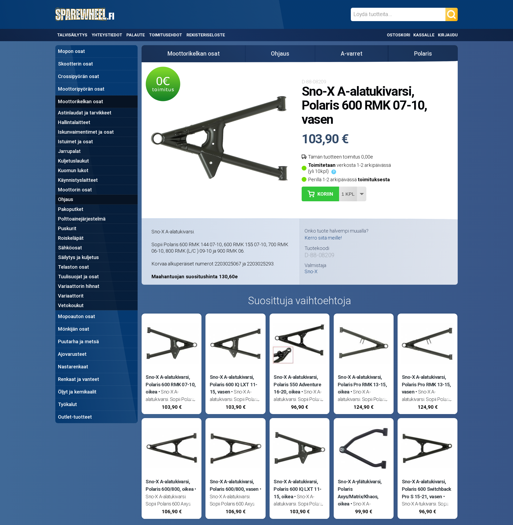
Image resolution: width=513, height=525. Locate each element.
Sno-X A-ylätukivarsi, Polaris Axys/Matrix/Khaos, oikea (360, 493)
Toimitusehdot (165, 35)
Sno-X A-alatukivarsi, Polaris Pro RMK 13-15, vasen (426, 384)
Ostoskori (398, 35)
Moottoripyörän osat (81, 89)
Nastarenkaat (73, 366)
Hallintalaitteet (74, 122)
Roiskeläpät (71, 238)
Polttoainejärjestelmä (82, 219)
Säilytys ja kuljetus (78, 257)
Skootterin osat (75, 64)
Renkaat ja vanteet (78, 379)
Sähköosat (70, 247)
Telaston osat (73, 267)
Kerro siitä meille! (323, 238)
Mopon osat (71, 51)
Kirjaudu (447, 35)
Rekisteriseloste (205, 35)
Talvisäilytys (72, 35)
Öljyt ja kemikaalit (77, 392)
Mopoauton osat (76, 316)
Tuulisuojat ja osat (78, 276)
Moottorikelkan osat (80, 101)
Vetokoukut (71, 305)
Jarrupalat (69, 151)
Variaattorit (71, 296)
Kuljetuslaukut (73, 161)
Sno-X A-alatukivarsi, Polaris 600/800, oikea (169, 485)
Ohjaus (65, 199)
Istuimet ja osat (75, 141)
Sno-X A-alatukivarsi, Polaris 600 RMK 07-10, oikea (171, 384)
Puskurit (67, 228)
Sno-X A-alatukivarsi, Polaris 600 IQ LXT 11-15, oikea (297, 489)
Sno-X (311, 271)
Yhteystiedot (107, 35)
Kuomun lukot (73, 170)
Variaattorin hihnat (78, 286)
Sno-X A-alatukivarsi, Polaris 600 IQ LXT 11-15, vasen (233, 384)
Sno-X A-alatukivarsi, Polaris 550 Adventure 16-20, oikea (297, 384)
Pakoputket (70, 209)
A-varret (351, 53)
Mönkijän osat (73, 329)
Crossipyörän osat (78, 76)
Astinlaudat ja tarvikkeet (84, 112)
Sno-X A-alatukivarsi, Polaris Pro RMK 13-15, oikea (362, 384)
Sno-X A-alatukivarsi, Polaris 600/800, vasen (234, 485)
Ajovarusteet (72, 354)
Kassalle (423, 35)
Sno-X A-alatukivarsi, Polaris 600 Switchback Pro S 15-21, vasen (426, 489)
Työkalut (67, 404)
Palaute (135, 35)
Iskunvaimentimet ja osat (86, 132)
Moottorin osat (75, 189)
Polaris (423, 53)
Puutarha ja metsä (78, 341)
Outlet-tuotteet (75, 417)
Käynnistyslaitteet (78, 180)
